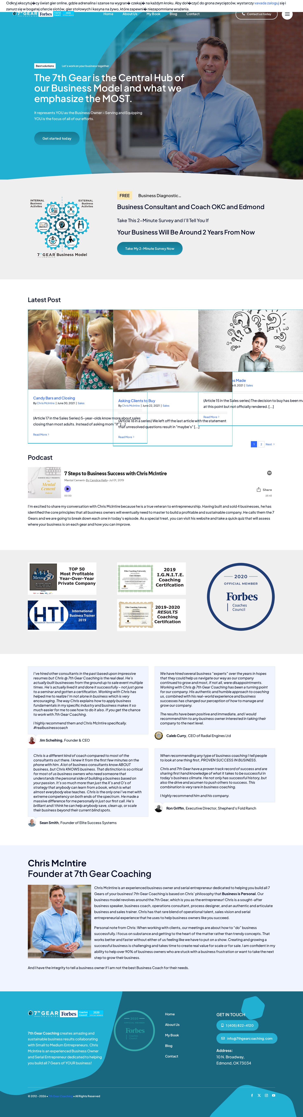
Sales (81, 403)
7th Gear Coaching (60, 1096)
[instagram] (266, 1095)
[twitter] (259, 1095)
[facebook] (252, 1095)
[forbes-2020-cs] (66, 1011)
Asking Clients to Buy (136, 400)
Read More (40, 434)
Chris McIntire (46, 403)
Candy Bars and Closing (54, 397)
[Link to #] (287, 14)
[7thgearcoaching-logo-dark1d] (43, 12)
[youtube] (273, 1095)
